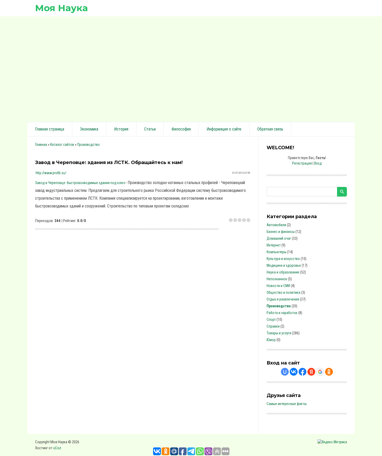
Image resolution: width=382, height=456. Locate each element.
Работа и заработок (282, 313)
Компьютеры (276, 252)
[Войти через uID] (285, 372)
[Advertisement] (191, 68)
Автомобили (276, 225)
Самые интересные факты (287, 404)
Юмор (271, 340)
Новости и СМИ (278, 286)
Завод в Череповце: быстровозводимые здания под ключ (80, 183)
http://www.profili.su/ (51, 173)
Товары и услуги (279, 333)
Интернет (274, 245)
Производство (88, 144)
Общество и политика (283, 292)
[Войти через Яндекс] (311, 372)
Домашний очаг (279, 238)
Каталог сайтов (62, 144)
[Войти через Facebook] (302, 372)
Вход (318, 163)
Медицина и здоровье (284, 265)
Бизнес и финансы (281, 232)
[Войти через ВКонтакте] (294, 372)
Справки (273, 326)
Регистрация (302, 163)
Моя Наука (61, 8)
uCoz (57, 448)
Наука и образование (283, 272)
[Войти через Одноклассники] (329, 372)
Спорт (271, 319)
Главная (41, 144)
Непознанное (277, 279)
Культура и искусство (283, 259)
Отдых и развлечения (283, 299)
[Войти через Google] (320, 372)
